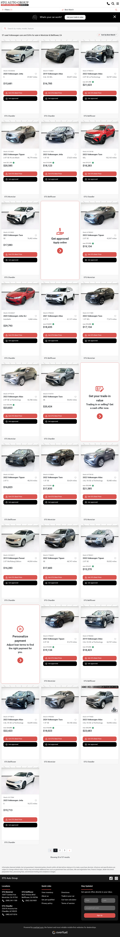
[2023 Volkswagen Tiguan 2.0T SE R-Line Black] (20, 134)
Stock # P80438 (48, 717)
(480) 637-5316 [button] (11, 914)
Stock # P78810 (8, 717)
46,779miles (32, 158)
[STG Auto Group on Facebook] (110, 878)
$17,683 (47, 568)
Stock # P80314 (88, 71)
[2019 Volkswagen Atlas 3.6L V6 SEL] (60, 54)
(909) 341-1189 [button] (11, 900)
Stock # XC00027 (9, 313)
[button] (108, 3)
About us (45, 896)
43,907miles (112, 238)
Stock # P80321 (88, 555)
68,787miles (112, 77)
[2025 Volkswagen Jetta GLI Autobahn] (20, 296)
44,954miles (32, 561)
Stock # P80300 (88, 636)
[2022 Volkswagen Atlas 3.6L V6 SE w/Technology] (99, 457)
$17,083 (7, 245)
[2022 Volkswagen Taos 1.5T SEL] (99, 296)
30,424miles (72, 481)
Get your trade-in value (75, 17)
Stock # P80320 (48, 313)
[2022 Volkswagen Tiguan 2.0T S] (20, 457)
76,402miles (32, 238)
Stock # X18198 (88, 151)
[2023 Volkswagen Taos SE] (20, 215)
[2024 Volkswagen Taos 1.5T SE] (60, 699)
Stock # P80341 (88, 232)
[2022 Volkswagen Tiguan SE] (60, 538)
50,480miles (112, 481)
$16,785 (47, 83)
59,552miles (112, 561)
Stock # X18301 (8, 151)
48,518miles (32, 481)
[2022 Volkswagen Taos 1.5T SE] (60, 457)
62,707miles (112, 642)
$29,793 (7, 325)
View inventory (47, 892)
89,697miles (72, 77)
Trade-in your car (67, 896)
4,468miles (32, 319)
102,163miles (111, 158)
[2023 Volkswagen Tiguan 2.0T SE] (99, 215)
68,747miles (72, 561)
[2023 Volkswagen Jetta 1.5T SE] (60, 134)
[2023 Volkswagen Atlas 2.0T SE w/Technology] (20, 377)
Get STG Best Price (15, 93)
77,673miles (112, 319)
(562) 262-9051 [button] (31, 900)
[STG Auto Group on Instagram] (115, 878)
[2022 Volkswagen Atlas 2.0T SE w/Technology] (99, 54)
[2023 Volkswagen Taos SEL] (99, 134)
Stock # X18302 (8, 232)
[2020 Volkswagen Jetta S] (20, 54)
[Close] (114, 16)
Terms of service (68, 903)
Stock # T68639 (48, 555)
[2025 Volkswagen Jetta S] (20, 780)
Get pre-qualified (48, 900)
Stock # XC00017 (9, 555)
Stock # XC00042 (9, 71)
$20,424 (47, 406)
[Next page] (69, 850)
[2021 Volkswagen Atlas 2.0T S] (60, 296)
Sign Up (99, 915)
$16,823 (7, 487)
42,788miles (32, 400)
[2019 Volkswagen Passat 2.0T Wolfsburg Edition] (20, 538)
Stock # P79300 (88, 717)
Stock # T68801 (48, 71)
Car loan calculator (68, 900)
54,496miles (112, 723)
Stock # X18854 (48, 474)
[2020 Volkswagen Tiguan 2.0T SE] (99, 538)
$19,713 (7, 810)
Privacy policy (47, 903)
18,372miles (32, 804)
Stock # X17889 (88, 313)
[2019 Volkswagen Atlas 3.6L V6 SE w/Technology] (99, 619)
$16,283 (7, 568)
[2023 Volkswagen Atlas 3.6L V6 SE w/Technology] (20, 699)
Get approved (13, 98)
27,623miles (72, 158)
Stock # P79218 (8, 394)
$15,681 (7, 83)
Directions (65, 892)
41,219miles (72, 642)
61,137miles (72, 319)
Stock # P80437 (48, 636)
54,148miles (72, 723)
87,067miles (32, 77)
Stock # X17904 (8, 797)
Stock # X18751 (48, 394)
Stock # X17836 (48, 151)
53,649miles (32, 723)
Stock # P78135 (88, 474)
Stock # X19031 (8, 474)
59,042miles (72, 400)
